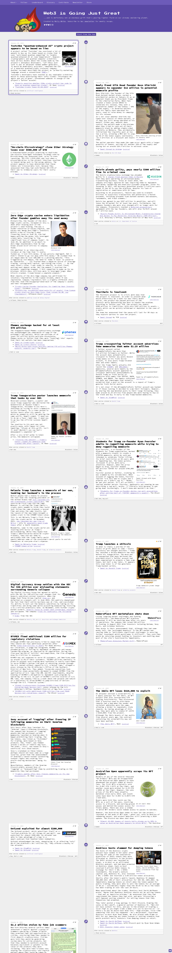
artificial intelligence (35, 90)
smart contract (105, 696)
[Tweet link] (75, 43)
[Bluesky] (49, 25)
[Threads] (53, 25)
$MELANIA (123, 367)
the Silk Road (116, 153)
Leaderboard (37, 2)
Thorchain (115, 321)
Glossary (51, 2)
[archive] (61, 85)
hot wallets (27, 334)
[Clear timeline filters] (31, 19)
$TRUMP (110, 367)
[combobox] (14, 2)
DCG (34, 619)
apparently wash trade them (29, 524)
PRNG (44, 72)
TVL (45, 843)
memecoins (15, 735)
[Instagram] (51, 25)
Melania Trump (31, 549)
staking (99, 699)
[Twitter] (45, 25)
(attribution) (69, 66)
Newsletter (78, 2)
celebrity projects (55, 549)
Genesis (29, 619)
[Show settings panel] (170, 950)
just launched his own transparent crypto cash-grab (30, 501)
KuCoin (114, 221)
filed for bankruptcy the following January (41, 612)
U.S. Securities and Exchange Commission (52, 619)
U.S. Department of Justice (128, 221)
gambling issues (32, 297)
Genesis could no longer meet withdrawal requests (50, 610)
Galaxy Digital (45, 297)
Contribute (64, 2)
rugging (110, 477)
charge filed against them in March (125, 177)
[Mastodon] (47, 25)
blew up (46, 598)
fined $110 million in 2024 (30, 646)
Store (89, 2)
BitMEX (29, 696)
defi (52, 833)
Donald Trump (116, 401)
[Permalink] (73, 43)
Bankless (114, 930)
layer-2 (24, 729)
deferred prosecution (141, 207)
